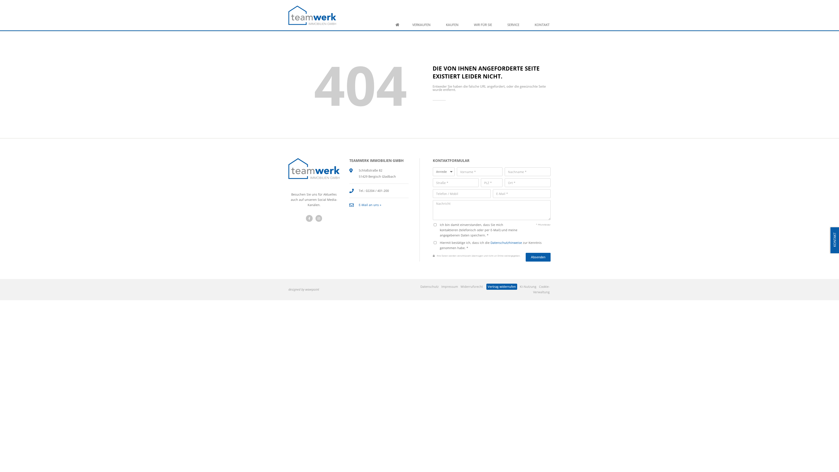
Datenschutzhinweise (506, 243)
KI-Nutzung (528, 287)
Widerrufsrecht (472, 287)
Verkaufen (421, 25)
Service (513, 25)
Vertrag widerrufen (502, 287)
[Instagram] (318, 218)
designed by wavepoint (303, 289)
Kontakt (542, 25)
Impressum (449, 287)
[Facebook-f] (309, 218)
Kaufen (452, 25)
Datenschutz (429, 287)
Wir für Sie (483, 25)
